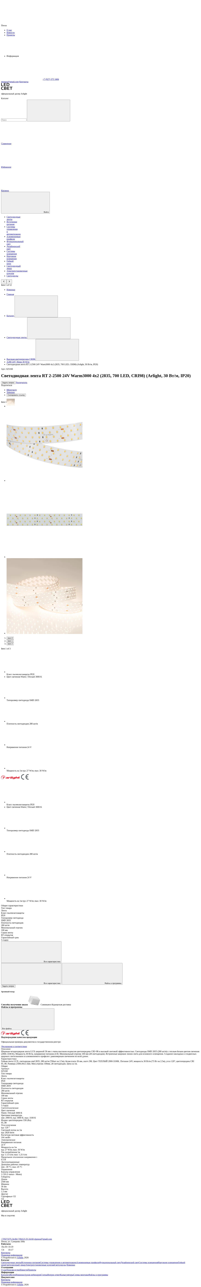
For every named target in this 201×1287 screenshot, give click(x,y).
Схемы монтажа (80, 1275)
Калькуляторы (66, 1275)
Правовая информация (11, 1255)
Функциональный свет (110, 1262)
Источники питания (12, 223)
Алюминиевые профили (14, 237)
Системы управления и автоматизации (58, 1262)
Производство (13, 1270)
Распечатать (21, 382)
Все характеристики (51, 962)
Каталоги (5, 1275)
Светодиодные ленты (11, 1262)
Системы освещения (12, 252)
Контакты (23, 82)
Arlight (20, 1257)
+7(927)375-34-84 (9, 1239)
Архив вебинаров (32, 1275)
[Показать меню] (36, 306)
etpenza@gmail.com (43, 1239)
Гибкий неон (10, 262)
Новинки (11, 290)
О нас (9, 30)
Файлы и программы (112, 983)
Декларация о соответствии (14, 1046)
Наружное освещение (12, 257)
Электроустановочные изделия (39, 1265)
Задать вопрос (8, 383)
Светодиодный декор (15, 1265)
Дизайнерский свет (130, 1262)
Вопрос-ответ (53, 1275)
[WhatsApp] (21, 79)
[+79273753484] (62, 1236)
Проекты (11, 35)
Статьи (44, 1275)
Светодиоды (12, 276)
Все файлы (7, 1029)
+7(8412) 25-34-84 (25, 1239)
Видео (13, 1275)
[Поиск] (48, 110)
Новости (11, 32)
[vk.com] (21, 1236)
